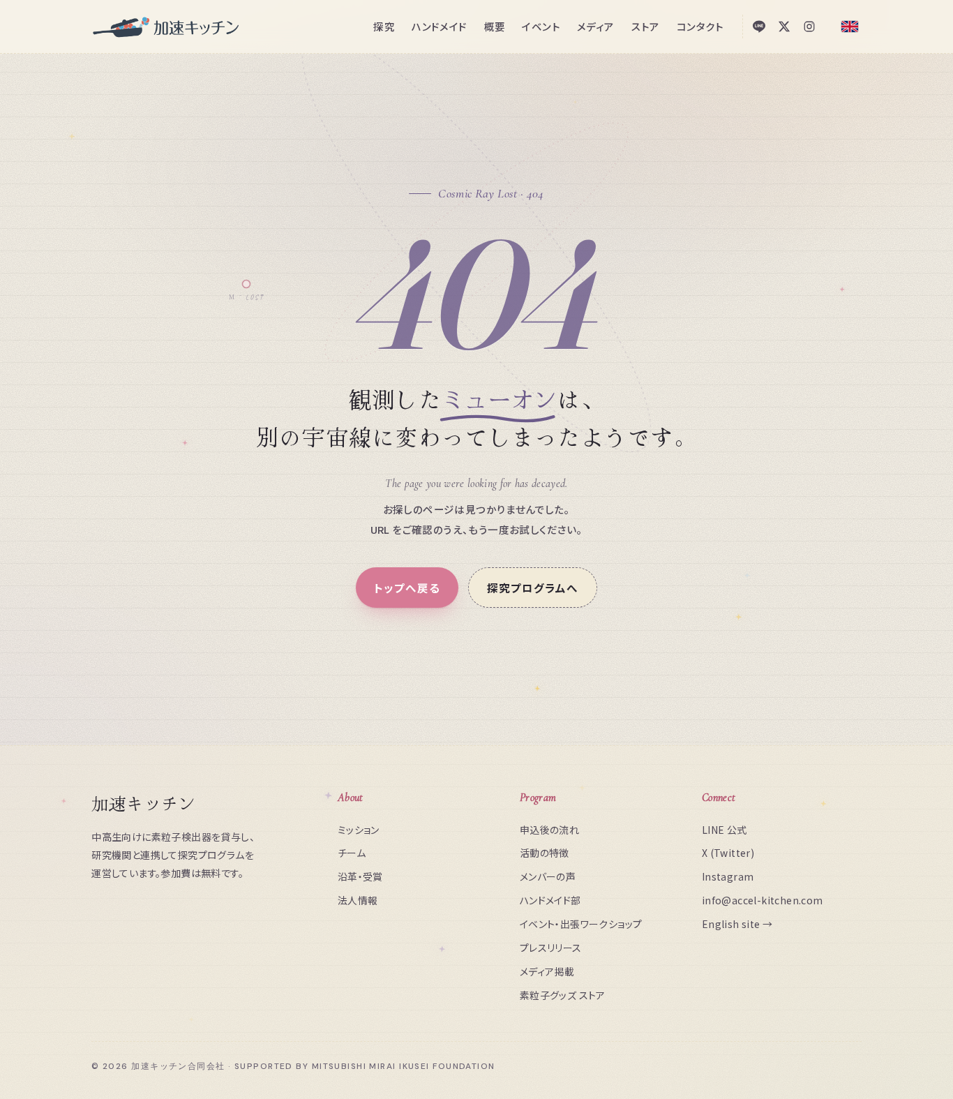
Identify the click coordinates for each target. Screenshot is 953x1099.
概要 (495, 26)
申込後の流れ (549, 830)
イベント (541, 26)
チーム (352, 853)
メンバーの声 (548, 876)
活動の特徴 (544, 853)
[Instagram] (809, 26)
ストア (645, 26)
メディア (596, 26)
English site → (737, 924)
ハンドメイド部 (550, 900)
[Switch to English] (850, 26)
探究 (384, 26)
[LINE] (759, 26)
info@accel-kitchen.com (762, 900)
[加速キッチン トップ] (166, 26)
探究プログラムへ (532, 587)
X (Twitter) (728, 853)
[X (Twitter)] (784, 26)
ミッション (359, 830)
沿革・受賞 (360, 876)
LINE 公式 (724, 830)
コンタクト (700, 26)
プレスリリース (551, 948)
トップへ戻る (407, 587)
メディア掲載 (547, 971)
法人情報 (358, 900)
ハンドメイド (439, 26)
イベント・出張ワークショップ (581, 924)
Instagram (728, 876)
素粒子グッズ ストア (563, 995)
